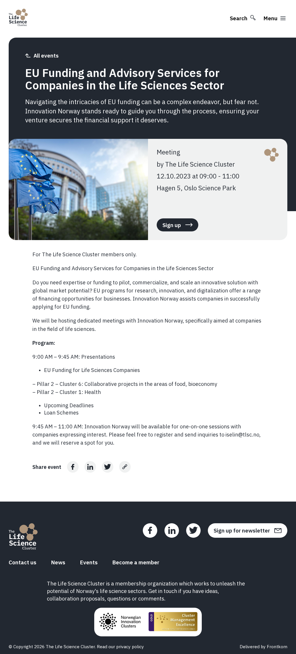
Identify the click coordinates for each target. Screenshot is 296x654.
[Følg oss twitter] (193, 530)
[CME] (173, 622)
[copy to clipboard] (125, 467)
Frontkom (277, 646)
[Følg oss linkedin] (171, 530)
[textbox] (148, 348)
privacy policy (130, 646)
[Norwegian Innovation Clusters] (120, 622)
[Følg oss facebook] (150, 530)
